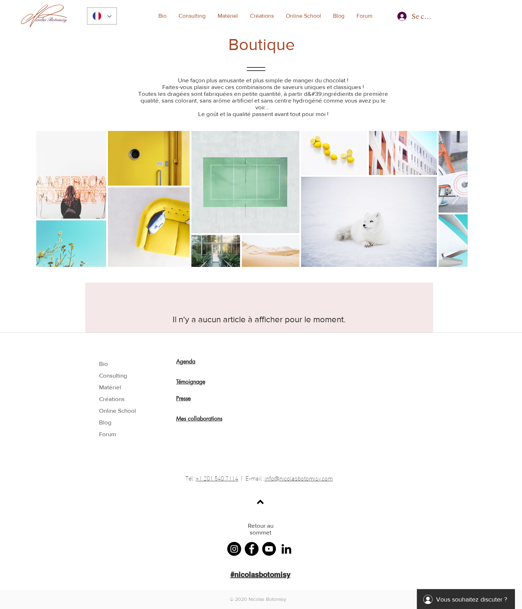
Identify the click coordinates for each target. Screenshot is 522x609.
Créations (112, 398)
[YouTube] (269, 549)
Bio (103, 363)
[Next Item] (455, 198)
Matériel (110, 387)
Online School (117, 410)
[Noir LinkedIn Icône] (286, 549)
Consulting (113, 375)
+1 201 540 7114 (217, 477)
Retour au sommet (260, 529)
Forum (107, 433)
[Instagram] (234, 549)
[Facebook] (252, 549)
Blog (105, 422)
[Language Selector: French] (102, 15)
